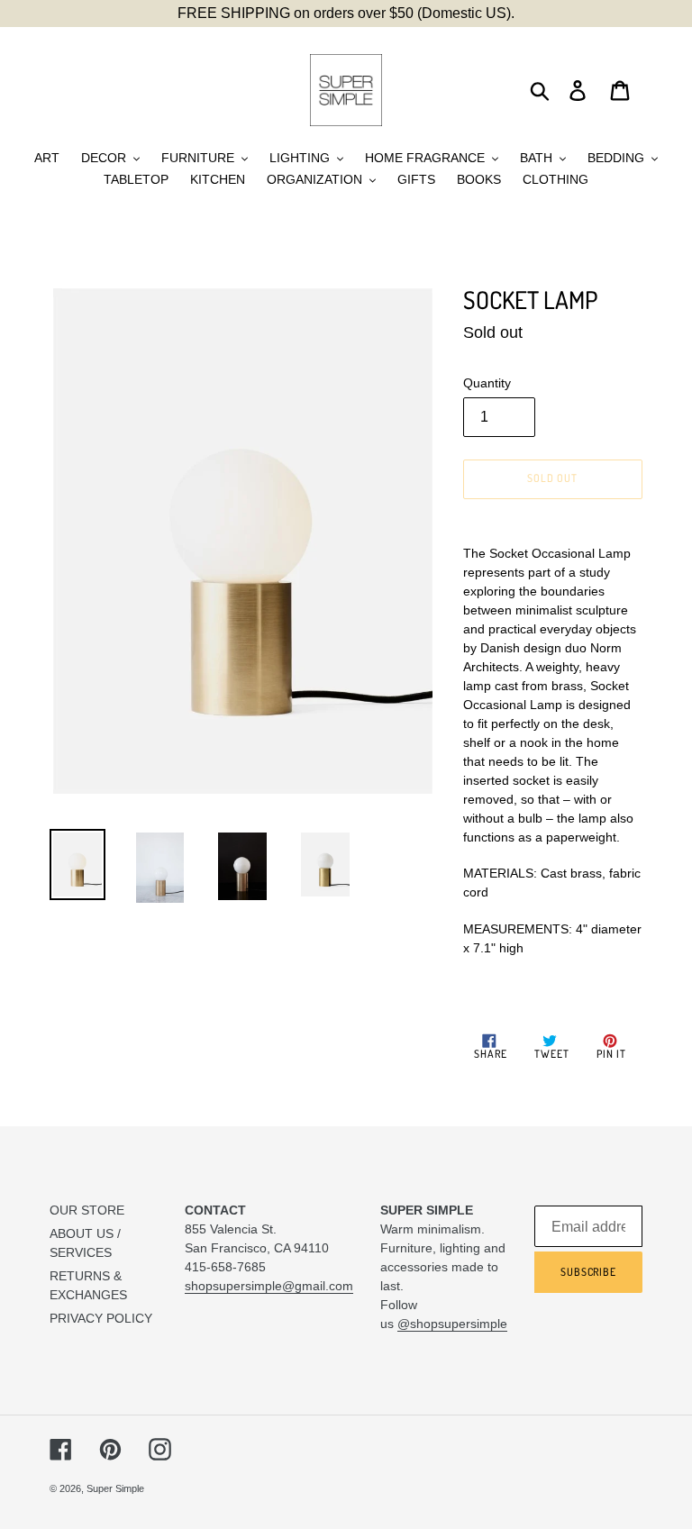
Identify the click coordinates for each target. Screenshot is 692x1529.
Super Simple (115, 1488)
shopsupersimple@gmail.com (269, 1286)
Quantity (487, 383)
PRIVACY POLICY (101, 1318)
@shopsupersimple (452, 1323)
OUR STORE (87, 1210)
